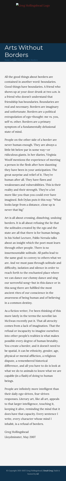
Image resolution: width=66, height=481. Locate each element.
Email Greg (48, 470)
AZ (37, 474)
